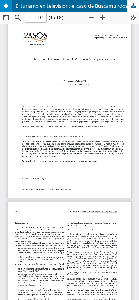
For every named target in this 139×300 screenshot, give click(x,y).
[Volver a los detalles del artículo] (6, 6)
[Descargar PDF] (133, 6)
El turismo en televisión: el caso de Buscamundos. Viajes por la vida (77, 5)
